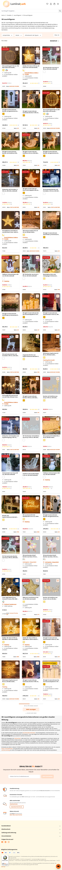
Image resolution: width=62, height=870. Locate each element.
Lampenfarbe (6, 35)
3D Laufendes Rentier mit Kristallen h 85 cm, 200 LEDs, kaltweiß (10, 354)
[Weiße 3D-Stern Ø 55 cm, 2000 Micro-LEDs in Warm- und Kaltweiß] (31, 627)
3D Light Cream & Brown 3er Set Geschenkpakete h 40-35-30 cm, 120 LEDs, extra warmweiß (51, 680)
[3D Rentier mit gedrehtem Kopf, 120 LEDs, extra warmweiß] (51, 141)
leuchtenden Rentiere (29, 733)
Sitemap (3, 866)
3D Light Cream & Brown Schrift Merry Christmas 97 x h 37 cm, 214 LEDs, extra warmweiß (10, 314)
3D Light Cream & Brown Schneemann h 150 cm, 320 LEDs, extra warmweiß (51, 638)
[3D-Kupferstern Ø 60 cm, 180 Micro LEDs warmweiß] (51, 343)
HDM (38, 532)
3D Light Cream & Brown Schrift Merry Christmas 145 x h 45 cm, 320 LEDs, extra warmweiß (51, 233)
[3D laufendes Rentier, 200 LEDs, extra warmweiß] (31, 100)
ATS (38, 614)
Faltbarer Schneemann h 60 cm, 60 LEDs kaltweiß (10, 275)
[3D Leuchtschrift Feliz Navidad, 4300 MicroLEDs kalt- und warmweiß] (31, 504)
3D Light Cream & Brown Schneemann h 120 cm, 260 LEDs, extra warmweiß (51, 313)
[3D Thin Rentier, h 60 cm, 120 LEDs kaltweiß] (31, 264)
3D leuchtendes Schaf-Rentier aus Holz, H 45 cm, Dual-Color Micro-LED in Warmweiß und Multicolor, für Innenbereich (50, 556)
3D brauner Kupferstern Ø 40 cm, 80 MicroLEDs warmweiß (30, 231)
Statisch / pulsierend (10, 604)
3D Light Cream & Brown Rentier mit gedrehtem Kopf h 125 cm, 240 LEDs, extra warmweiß (10, 110)
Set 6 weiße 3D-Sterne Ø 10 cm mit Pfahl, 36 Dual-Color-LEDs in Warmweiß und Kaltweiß (10, 396)
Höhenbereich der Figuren (32, 35)
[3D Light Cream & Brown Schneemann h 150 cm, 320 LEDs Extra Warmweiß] (51, 627)
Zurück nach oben (32, 713)
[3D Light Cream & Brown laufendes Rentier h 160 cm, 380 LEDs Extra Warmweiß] (31, 669)
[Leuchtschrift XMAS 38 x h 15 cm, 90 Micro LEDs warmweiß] (51, 425)
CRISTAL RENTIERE (14, 207)
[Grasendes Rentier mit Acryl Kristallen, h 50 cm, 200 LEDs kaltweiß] (51, 178)
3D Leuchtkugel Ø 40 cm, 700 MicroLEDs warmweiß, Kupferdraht (10, 66)
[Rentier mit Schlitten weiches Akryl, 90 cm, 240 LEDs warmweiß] (51, 385)
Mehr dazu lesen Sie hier (16, 815)
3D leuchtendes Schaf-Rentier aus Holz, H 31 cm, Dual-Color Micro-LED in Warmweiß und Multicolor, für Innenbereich (30, 556)
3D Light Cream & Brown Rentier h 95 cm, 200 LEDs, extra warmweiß (30, 396)
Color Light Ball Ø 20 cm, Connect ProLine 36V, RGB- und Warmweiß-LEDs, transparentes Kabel (10, 598)
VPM (59, 289)
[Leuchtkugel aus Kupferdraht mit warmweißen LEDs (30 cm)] (51, 99)
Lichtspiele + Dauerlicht (52, 562)
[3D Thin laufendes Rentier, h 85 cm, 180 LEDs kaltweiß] (11, 545)
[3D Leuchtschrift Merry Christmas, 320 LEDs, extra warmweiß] (51, 221)
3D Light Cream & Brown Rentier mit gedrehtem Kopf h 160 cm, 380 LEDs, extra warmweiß (51, 515)
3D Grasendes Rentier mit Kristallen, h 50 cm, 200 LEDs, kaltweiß (51, 190)
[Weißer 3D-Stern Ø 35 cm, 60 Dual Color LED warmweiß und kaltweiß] (31, 55)
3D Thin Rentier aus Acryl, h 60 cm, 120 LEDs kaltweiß (30, 275)
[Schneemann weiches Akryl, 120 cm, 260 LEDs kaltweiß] (11, 462)
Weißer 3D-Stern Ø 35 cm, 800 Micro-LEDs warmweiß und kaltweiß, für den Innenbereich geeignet (9, 638)
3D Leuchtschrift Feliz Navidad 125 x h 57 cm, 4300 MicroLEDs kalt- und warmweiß (30, 515)
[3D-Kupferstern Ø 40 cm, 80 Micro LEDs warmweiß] (31, 220)
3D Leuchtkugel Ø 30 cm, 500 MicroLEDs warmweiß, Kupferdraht (51, 110)
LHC (18, 128)
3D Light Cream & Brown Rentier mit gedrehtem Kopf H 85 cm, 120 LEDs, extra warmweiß (51, 152)
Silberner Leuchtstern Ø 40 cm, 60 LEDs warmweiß (30, 598)
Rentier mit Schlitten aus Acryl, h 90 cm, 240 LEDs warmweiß (50, 396)
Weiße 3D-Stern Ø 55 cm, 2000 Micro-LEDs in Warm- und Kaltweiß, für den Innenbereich (30, 638)
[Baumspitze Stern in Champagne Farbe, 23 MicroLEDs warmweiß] (51, 264)
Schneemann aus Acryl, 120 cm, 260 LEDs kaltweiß (10, 473)
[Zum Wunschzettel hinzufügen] (16, 49)
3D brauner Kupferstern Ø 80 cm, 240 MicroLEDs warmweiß (9, 680)
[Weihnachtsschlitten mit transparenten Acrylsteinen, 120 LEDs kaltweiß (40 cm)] (31, 462)
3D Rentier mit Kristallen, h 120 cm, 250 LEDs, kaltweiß (10, 190)
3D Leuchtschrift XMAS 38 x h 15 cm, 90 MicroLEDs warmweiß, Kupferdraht (51, 436)
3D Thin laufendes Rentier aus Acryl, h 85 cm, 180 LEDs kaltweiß (10, 556)
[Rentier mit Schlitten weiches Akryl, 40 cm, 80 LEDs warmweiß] (51, 587)
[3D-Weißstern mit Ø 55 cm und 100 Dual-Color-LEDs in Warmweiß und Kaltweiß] (11, 220)
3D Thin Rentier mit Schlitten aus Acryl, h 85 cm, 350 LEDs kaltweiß (31, 436)
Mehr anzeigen (31, 709)
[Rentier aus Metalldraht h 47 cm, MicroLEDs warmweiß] (11, 504)
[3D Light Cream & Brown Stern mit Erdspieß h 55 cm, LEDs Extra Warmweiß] (31, 178)
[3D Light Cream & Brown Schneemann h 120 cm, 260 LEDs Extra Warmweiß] (51, 302)
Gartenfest (17, 738)
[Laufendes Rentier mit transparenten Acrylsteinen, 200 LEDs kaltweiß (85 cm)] (11, 343)
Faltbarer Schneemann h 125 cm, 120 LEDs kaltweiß (51, 473)
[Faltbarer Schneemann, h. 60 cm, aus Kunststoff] (11, 264)
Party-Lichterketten (7, 748)
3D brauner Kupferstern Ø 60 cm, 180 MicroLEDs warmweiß (50, 354)
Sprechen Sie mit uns (16, 807)
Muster (18, 35)
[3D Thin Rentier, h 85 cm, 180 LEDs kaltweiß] (51, 56)
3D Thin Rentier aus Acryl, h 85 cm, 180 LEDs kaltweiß (51, 68)
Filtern (56, 35)
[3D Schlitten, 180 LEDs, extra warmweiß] (31, 141)
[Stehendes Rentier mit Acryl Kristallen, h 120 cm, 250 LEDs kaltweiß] (11, 178)
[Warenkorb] (54, 3)
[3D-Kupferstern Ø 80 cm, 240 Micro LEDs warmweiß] (11, 669)
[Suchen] (60, 11)
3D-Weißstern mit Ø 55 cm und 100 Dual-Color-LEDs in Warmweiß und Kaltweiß (10, 231)
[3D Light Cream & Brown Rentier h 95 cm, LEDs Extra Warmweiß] (31, 385)
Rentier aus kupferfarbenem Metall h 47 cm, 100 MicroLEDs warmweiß (10, 516)
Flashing (6, 281)
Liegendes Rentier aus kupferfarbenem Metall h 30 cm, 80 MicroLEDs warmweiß (31, 355)
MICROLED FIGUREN (14, 86)
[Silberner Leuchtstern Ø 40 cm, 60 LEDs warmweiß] (31, 587)
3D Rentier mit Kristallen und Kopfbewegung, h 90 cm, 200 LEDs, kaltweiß (10, 436)
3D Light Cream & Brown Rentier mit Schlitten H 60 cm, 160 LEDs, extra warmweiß (9, 152)
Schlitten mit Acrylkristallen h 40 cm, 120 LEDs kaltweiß (31, 474)
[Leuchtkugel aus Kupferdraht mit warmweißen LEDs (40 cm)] (11, 55)
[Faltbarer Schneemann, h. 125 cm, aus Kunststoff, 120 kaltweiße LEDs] (51, 462)
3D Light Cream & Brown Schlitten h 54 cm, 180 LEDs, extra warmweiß (30, 152)
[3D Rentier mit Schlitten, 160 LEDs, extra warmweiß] (11, 141)
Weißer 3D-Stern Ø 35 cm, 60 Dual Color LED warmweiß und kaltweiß (31, 66)
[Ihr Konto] (51, 3)
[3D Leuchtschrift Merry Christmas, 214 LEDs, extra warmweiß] (11, 302)
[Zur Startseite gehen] (14, 4)
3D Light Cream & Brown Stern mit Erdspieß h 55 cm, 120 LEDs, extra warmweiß (30, 189)
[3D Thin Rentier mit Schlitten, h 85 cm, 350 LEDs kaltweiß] (31, 425)
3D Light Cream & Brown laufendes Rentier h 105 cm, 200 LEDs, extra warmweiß (31, 111)
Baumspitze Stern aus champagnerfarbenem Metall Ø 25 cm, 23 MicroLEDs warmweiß (51, 275)
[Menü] (58, 3)
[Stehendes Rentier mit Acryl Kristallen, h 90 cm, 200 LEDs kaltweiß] (11, 425)
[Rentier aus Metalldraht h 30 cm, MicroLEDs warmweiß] (31, 343)
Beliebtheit (53, 41)
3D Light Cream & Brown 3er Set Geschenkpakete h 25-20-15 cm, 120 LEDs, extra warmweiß (31, 313)
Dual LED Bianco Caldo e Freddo (31, 73)
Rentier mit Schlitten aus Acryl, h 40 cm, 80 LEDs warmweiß (50, 598)
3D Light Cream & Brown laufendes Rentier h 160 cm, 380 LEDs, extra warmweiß (31, 680)
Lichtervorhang (6, 750)
